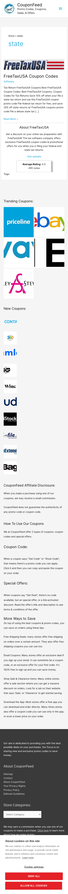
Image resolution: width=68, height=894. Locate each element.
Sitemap (8, 774)
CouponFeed (29, 4)
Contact (8, 778)
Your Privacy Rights (14, 786)
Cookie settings (34, 867)
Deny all (34, 876)
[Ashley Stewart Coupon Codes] (19, 284)
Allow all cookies (33, 885)
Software (9, 81)
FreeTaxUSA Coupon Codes (31, 76)
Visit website (34, 156)
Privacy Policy (11, 790)
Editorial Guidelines (14, 793)
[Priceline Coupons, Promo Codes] (19, 222)
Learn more (28, 857)
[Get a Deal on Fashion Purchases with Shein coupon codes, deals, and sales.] (49, 253)
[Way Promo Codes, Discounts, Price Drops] (19, 253)
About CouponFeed (14, 782)
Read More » (11, 119)
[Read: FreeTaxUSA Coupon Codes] (34, 64)
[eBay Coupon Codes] (49, 222)
